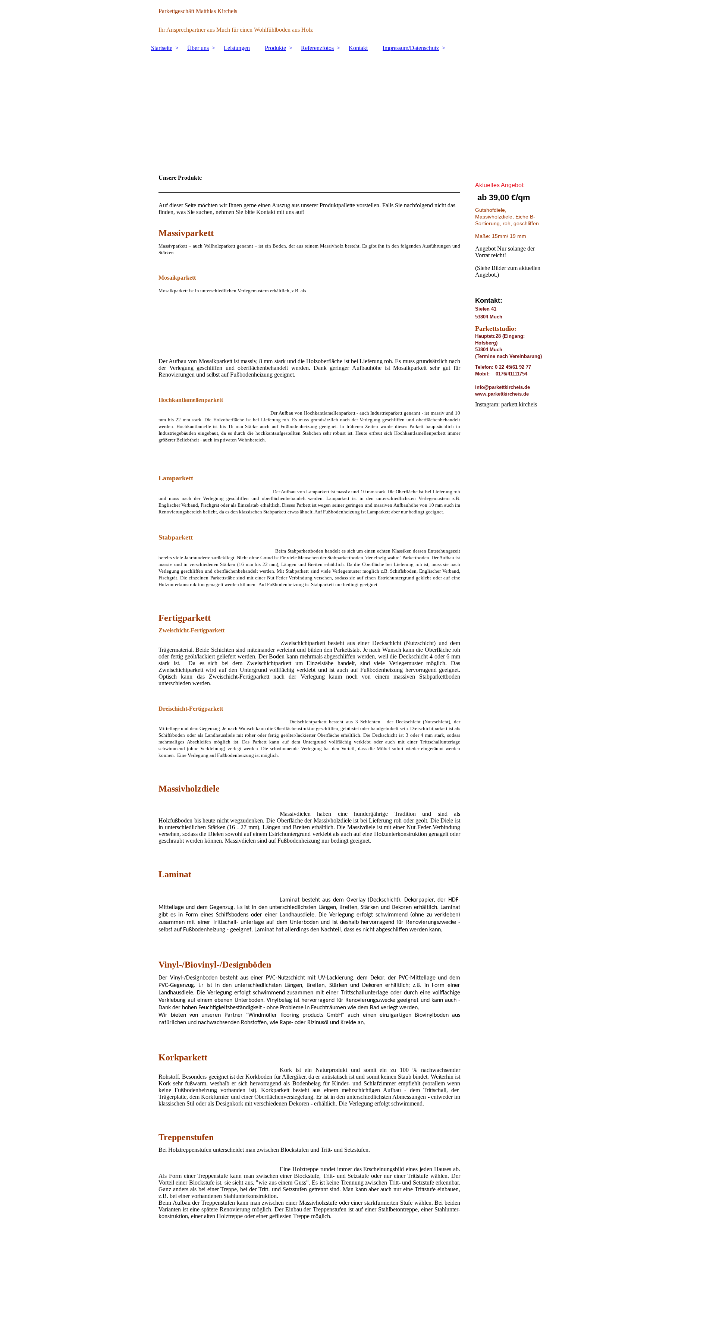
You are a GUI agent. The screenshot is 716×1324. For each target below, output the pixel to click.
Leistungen (237, 48)
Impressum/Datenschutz (411, 48)
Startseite (161, 48)
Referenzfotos (317, 48)
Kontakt (358, 48)
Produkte (275, 48)
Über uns (198, 48)
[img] (358, 20)
